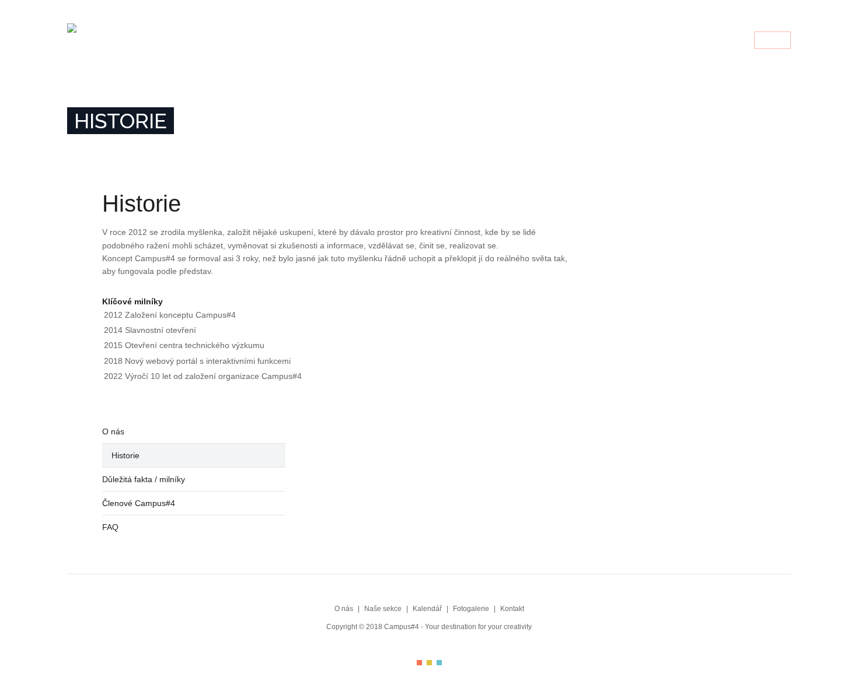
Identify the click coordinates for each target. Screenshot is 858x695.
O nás (503, 41)
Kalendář (608, 41)
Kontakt (723, 41)
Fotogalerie (667, 41)
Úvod (468, 41)
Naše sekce (551, 41)
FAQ (110, 527)
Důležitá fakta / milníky (143, 479)
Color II (429, 662)
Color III (439, 662)
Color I (419, 662)
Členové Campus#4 (138, 503)
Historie (125, 455)
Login (772, 41)
